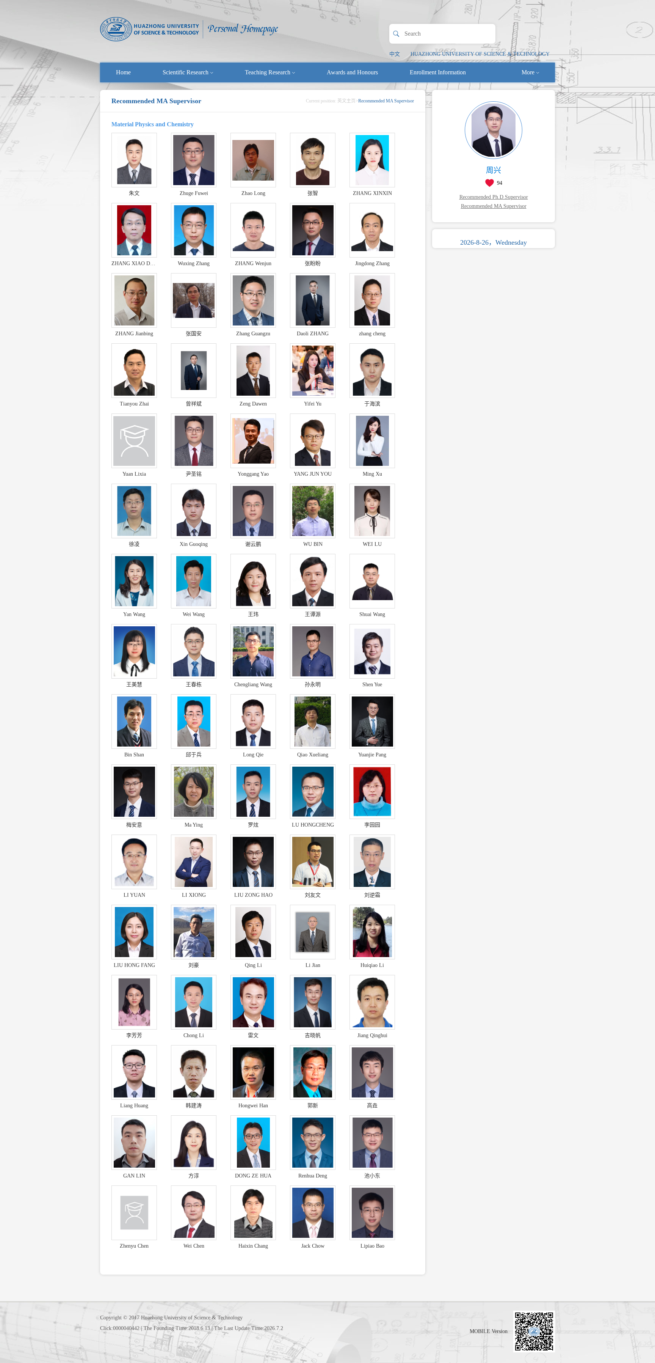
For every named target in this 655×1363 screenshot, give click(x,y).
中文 (394, 54)
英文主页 (346, 101)
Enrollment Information (438, 72)
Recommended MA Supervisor (494, 206)
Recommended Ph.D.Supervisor (493, 197)
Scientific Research (185, 72)
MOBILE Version (489, 1331)
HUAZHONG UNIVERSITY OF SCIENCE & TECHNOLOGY (480, 54)
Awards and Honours (352, 72)
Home (123, 72)
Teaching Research (267, 72)
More (528, 72)
